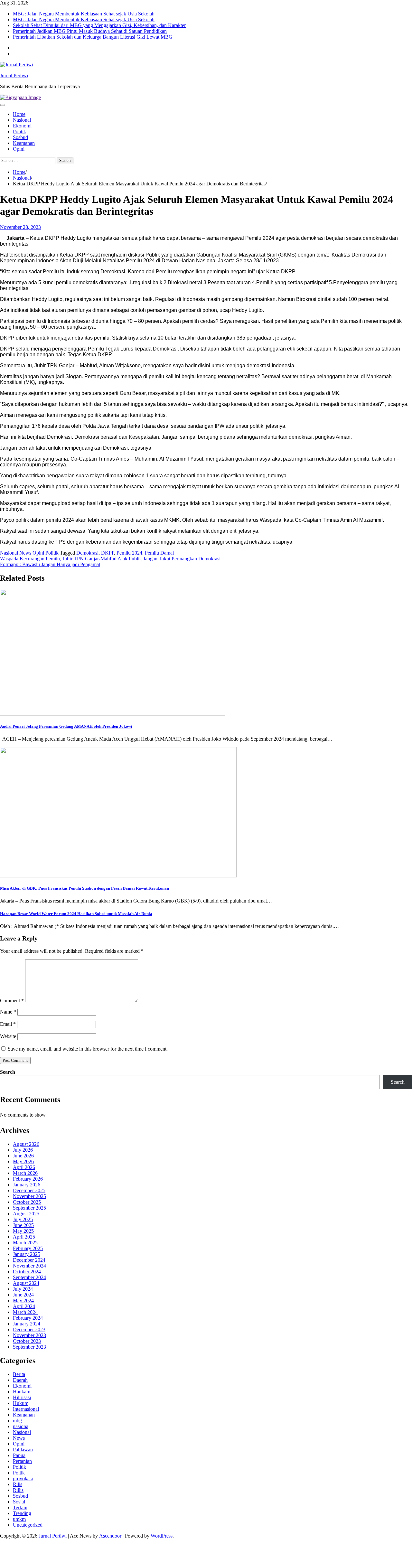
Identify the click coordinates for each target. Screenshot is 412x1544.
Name (8, 1012)
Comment (12, 1000)
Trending (22, 1513)
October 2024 (27, 1271)
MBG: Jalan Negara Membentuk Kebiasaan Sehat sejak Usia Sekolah (83, 13)
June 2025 (23, 1225)
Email (8, 1024)
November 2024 (29, 1265)
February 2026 (28, 1179)
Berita (19, 1374)
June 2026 (23, 1155)
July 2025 (23, 1219)
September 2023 (29, 1347)
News (25, 553)
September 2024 (29, 1277)
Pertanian (22, 1461)
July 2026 (23, 1150)
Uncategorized (27, 1525)
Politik (19, 131)
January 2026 (26, 1184)
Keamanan (24, 143)
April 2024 (24, 1306)
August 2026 (26, 1144)
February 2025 (28, 1248)
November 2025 (29, 1196)
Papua (19, 1455)
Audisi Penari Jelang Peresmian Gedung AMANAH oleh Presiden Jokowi (66, 726)
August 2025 (26, 1213)
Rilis (17, 1484)
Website (8, 1036)
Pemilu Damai (159, 553)
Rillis (18, 1490)
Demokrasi (87, 553)
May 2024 (23, 1300)
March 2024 (25, 1312)
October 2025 (27, 1202)
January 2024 (26, 1323)
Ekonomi (22, 125)
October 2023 (27, 1341)
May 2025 (23, 1231)
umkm (19, 1519)
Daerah (20, 1380)
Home (19, 114)
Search (7, 1072)
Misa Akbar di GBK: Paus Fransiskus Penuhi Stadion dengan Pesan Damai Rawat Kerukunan (84, 888)
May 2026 (23, 1161)
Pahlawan (23, 1449)
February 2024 (28, 1318)
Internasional (26, 1409)
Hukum (20, 1403)
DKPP (107, 553)
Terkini (20, 1507)
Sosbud (20, 137)
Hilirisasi (22, 1397)
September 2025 (29, 1208)
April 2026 (24, 1167)
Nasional (22, 120)
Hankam (21, 1391)
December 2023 (29, 1329)
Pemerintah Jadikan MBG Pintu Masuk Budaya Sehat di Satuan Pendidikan (90, 31)
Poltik (19, 1472)
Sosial (19, 1501)
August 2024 (26, 1283)
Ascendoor (110, 1536)
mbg (17, 1420)
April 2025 (24, 1237)
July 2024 (23, 1289)
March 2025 (25, 1242)
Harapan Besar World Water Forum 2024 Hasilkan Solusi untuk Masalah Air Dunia (76, 913)
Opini (18, 149)
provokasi (23, 1478)
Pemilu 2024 (129, 553)
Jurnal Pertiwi (14, 75)
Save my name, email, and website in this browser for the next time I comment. (88, 1049)
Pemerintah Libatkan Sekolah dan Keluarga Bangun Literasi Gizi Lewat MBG (93, 37)
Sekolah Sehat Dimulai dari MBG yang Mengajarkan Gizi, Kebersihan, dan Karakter (99, 25)
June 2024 (23, 1294)
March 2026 (25, 1173)
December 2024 (29, 1260)
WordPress (162, 1536)
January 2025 (26, 1254)
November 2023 (29, 1335)
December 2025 (29, 1190)
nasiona (20, 1426)
